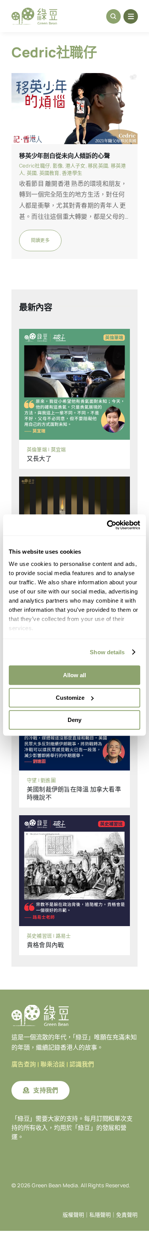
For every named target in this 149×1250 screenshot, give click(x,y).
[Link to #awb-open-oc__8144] (130, 16)
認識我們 (82, 1064)
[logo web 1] (34, 11)
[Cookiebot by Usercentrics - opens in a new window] (107, 525)
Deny (74, 720)
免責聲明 (127, 1214)
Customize (70, 697)
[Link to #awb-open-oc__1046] (113, 16)
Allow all (74, 675)
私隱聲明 (100, 1214)
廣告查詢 (23, 1064)
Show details (107, 652)
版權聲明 (73, 1214)
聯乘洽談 (52, 1064)
